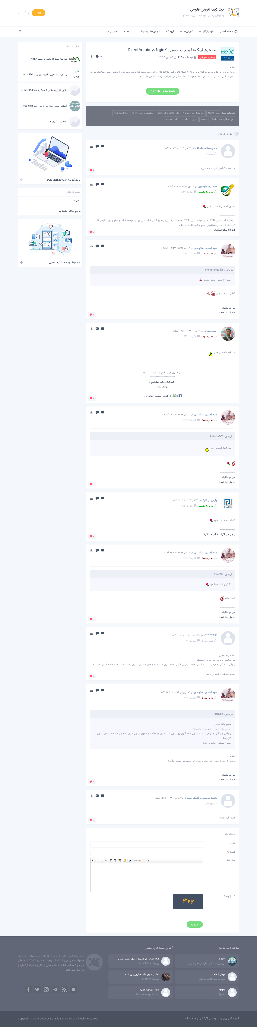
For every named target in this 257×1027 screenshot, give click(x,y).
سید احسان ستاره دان (205, 248)
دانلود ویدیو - (162, 91)
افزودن (194, 924)
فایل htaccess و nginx (168, 113)
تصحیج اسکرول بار (58, 121)
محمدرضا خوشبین (207, 187)
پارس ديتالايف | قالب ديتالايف (219, 534)
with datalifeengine (206, 148)
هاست (185, 119)
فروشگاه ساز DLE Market (64, 180)
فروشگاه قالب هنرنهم (162, 382)
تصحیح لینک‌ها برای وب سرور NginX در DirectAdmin (172, 50)
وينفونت (162, 387)
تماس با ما (112, 32)
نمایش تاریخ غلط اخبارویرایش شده (142, 974)
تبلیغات (128, 32)
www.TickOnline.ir (224, 230)
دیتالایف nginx (121, 113)
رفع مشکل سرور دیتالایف (222, 119)
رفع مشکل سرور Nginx (193, 113)
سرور (194, 119)
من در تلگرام (228, 308)
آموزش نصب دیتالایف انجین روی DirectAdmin (43, 106)
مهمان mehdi (218, 974)
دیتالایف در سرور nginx (142, 113)
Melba (222, 990)
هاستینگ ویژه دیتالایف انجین (65, 263)
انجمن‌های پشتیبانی (149, 32)
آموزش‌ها (188, 32)
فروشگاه (170, 32)
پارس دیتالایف (209, 501)
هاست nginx (172, 119)
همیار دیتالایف (227, 313)
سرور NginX (214, 113)
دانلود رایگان (208, 32)
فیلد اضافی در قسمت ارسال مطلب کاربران (138, 959)
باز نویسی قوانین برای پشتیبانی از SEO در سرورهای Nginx (38, 75)
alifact (222, 959)
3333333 (210, 636)
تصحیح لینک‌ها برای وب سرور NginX (49, 59)
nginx (204, 119)
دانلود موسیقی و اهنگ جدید (202, 798)
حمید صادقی (210, 331)
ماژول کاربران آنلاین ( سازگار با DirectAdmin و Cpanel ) (39, 90)
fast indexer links (149, 990)
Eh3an (182, 57)
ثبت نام (22, 13)
